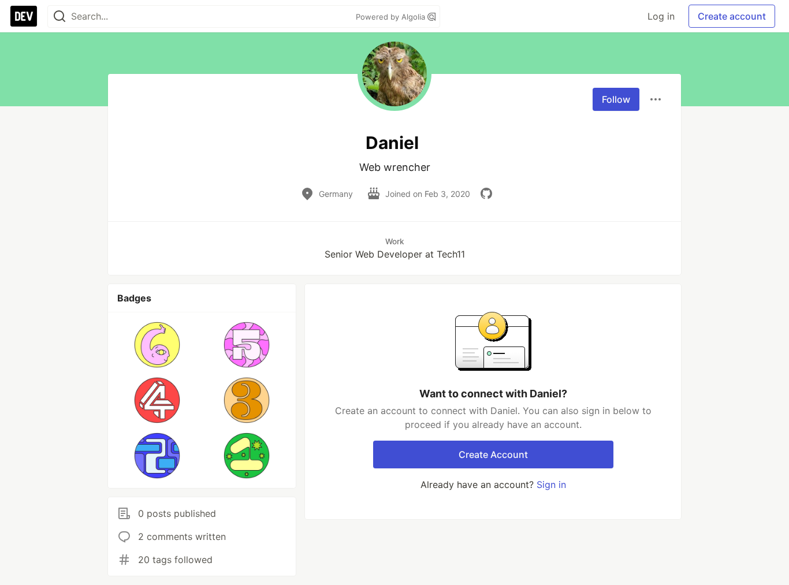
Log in (661, 16)
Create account (732, 16)
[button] (157, 345)
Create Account (493, 454)
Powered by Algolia (391, 16)
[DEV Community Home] (23, 16)
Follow (616, 99)
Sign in (551, 484)
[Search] (59, 16)
